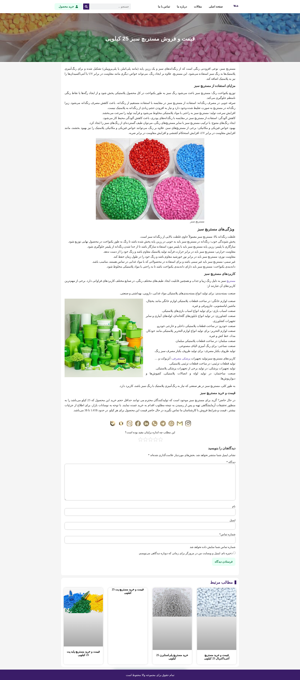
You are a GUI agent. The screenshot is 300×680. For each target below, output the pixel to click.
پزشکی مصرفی (181, 358)
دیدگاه (230, 462)
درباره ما (182, 6)
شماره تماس (227, 534)
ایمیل (232, 520)
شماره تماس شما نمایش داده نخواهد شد (212, 547)
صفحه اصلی (216, 6)
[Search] (86, 6)
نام (233, 506)
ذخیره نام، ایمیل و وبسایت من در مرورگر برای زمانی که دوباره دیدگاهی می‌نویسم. (185, 553)
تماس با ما (164, 6)
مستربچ (231, 280)
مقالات (198, 6)
